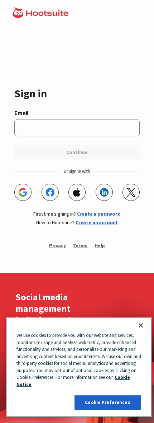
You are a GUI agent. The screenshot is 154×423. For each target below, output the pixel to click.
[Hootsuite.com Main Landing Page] (42, 15)
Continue (77, 152)
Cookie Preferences (107, 402)
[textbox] (77, 127)
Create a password (99, 214)
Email (21, 112)
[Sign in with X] (131, 192)
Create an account (97, 222)
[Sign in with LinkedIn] (104, 192)
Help (100, 245)
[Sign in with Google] (23, 192)
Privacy (57, 245)
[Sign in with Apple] (77, 192)
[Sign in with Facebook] (50, 192)
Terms (80, 245)
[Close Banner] (141, 325)
